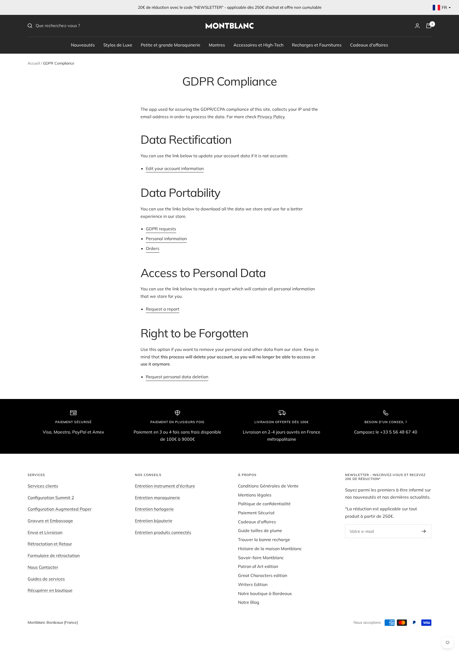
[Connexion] (417, 25)
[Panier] (428, 25)
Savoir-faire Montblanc (261, 557)
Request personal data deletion (177, 376)
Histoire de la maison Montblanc (270, 548)
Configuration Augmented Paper (60, 509)
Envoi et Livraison (45, 532)
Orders (152, 248)
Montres (217, 44)
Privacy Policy (271, 116)
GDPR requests (161, 228)
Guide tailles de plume (260, 530)
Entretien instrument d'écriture (165, 486)
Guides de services (46, 578)
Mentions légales (254, 495)
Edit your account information (175, 168)
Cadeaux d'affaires (369, 44)
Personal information (166, 238)
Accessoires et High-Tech (258, 44)
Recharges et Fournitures (317, 44)
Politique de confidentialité (264, 503)
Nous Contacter (43, 567)
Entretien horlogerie (154, 509)
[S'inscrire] (424, 531)
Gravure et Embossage (50, 520)
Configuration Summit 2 (51, 497)
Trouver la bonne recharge (264, 539)
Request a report (162, 309)
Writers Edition (252, 584)
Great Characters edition (262, 575)
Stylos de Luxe (117, 44)
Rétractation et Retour (50, 543)
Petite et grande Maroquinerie (170, 44)
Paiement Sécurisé (256, 512)
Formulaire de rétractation (54, 555)
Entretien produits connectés (163, 532)
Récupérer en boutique (50, 590)
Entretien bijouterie (153, 520)
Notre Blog (248, 602)
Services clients (43, 486)
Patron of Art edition (258, 566)
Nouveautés (83, 44)
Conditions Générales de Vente (268, 486)
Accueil (34, 63)
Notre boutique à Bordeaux (265, 593)
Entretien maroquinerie (157, 497)
